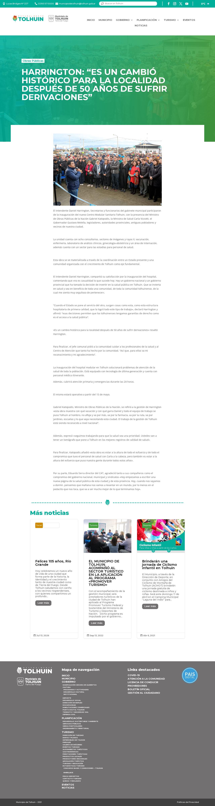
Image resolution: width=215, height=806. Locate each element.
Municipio (105, 20)
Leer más (43, 602)
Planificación (147, 20)
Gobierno (123, 20)
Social (39, 525)
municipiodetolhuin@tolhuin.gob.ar (77, 3)
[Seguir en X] (181, 4)
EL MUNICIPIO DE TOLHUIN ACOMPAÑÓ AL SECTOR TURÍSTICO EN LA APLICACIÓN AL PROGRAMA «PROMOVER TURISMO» (107, 578)
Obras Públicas (33, 60)
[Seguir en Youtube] (187, 4)
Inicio (91, 20)
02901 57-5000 (46, 3)
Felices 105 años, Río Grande (54, 578)
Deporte (147, 525)
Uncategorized (51, 525)
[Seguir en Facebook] (169, 4)
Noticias (141, 25)
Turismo (170, 20)
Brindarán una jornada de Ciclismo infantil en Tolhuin (161, 578)
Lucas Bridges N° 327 (17, 3)
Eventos (189, 20)
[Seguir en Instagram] (175, 4)
